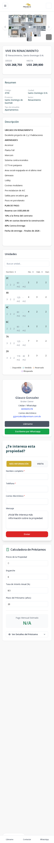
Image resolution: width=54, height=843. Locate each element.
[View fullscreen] (49, 37)
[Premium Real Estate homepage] (27, 5)
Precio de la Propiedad (16, 557)
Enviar (27, 534)
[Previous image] (5, 27)
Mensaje (10, 508)
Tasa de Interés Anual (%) (18, 584)
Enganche (10, 571)
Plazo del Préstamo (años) (18, 598)
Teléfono (11, 483)
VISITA (40, 463)
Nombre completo (15, 471)
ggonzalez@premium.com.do (27, 416)
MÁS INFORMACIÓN (19, 463)
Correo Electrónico (15, 496)
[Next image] (49, 27)
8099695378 (27, 409)
